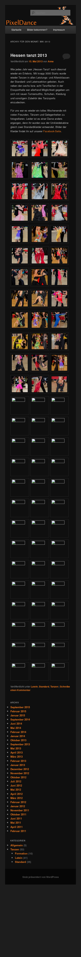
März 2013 (16, 756)
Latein (34, 686)
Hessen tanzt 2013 (28, 55)
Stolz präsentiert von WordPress (40, 877)
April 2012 (16, 794)
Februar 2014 (18, 732)
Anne (51, 61)
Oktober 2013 (18, 740)
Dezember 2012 (19, 769)
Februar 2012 (18, 802)
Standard (44, 686)
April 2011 (16, 827)
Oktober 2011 (18, 814)
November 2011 (19, 810)
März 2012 (16, 798)
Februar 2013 (18, 761)
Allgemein (16, 845)
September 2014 (20, 719)
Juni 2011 (16, 818)
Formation (21, 853)
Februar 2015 (18, 711)
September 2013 (20, 744)
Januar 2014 (17, 736)
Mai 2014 (15, 728)
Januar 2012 (17, 806)
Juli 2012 (15, 781)
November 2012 (19, 773)
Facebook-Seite (52, 131)
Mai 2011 (15, 822)
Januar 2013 (17, 765)
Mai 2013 (15, 748)
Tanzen (54, 686)
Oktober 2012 (18, 777)
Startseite (16, 29)
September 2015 (20, 707)
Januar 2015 (17, 715)
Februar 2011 (18, 831)
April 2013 (16, 752)
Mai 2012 (15, 789)
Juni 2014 (16, 723)
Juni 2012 (16, 785)
